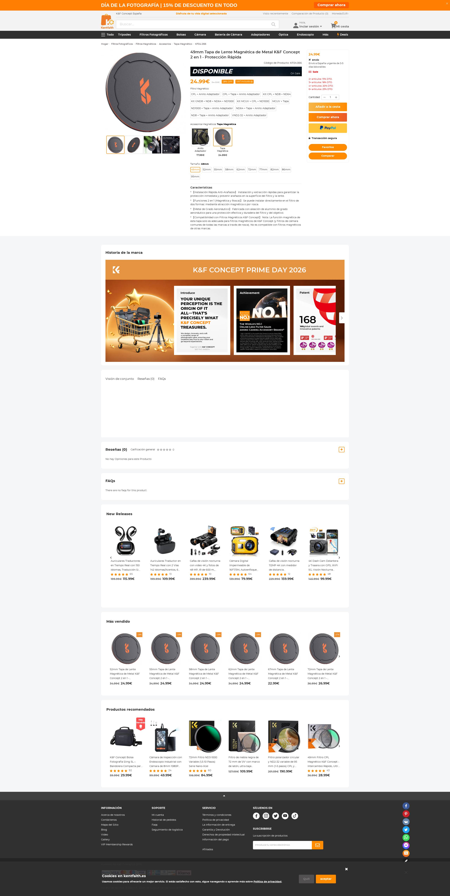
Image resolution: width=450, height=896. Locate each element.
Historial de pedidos (164, 820)
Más (325, 34)
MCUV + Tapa (280, 101)
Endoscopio (305, 34)
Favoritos (328, 147)
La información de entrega (218, 825)
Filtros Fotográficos (154, 34)
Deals (344, 34)
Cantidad (314, 97)
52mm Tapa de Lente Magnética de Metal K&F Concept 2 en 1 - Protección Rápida (125, 674)
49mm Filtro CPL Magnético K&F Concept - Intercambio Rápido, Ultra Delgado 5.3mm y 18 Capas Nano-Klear (323, 762)
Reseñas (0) (146, 378)
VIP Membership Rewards (117, 844)
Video (104, 835)
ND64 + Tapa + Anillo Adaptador (255, 108)
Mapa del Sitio (109, 825)
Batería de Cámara (228, 34)
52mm (207, 169)
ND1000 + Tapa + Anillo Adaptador (212, 108)
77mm (263, 169)
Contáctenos (109, 820)
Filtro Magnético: (199, 89)
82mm (275, 169)
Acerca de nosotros (113, 815)
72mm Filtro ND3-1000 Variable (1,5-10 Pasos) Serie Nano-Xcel (203, 762)
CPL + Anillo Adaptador (205, 94)
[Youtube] (285, 816)
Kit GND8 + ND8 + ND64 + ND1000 (212, 101)
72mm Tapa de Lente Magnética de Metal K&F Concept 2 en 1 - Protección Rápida (323, 674)
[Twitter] (275, 816)
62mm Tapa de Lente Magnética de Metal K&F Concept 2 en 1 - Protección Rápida (243, 674)
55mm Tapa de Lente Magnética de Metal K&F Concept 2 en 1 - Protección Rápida (164, 674)
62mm (241, 169)
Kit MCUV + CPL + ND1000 (253, 101)
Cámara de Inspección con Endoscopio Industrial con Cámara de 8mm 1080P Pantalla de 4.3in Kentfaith (165, 762)
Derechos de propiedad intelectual (223, 835)
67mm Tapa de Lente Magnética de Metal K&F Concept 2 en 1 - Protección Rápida (283, 674)
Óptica (283, 34)
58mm (229, 169)
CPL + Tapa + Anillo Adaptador (241, 94)
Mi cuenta (158, 815)
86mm (286, 169)
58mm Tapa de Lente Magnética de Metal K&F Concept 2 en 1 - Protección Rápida (204, 674)
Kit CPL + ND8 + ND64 (277, 94)
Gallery (105, 839)
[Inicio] (107, 21)
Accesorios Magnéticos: (213, 124)
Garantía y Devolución (216, 830)
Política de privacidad (215, 820)
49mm (195, 169)
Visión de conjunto (119, 378)
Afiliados (207, 849)
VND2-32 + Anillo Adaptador (249, 115)
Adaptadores (260, 34)
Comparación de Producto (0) (310, 13)
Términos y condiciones (216, 815)
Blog (104, 830)
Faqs (155, 825)
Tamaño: (199, 164)
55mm (218, 169)
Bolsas (181, 34)
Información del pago (215, 839)
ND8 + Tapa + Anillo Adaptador (210, 115)
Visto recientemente (275, 13)
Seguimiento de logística (167, 830)
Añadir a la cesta (328, 106)
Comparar (327, 156)
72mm (252, 169)
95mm (195, 176)
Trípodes (124, 34)
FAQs (162, 378)
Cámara (200, 34)
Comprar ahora (328, 117)
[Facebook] (256, 816)
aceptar (326, 879)
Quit (306, 879)
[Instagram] (266, 816)
